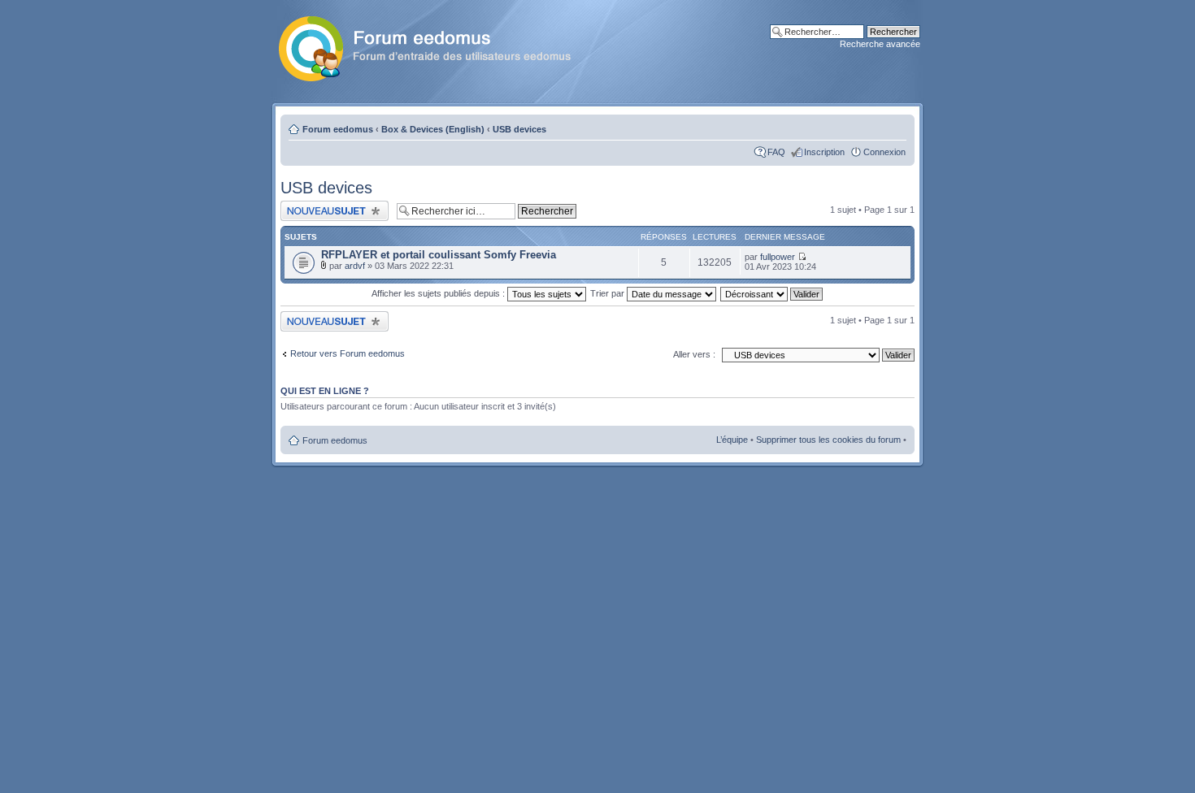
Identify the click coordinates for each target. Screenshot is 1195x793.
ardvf (355, 266)
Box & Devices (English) (433, 129)
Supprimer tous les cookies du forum (828, 439)
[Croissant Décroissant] (772, 293)
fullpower (777, 257)
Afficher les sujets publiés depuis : (439, 293)
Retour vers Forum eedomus (347, 353)
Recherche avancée (880, 44)
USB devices (519, 129)
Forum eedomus (337, 129)
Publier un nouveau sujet (328, 205)
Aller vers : (694, 354)
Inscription (824, 152)
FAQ (776, 152)
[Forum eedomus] (438, 45)
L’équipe (732, 439)
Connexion (884, 152)
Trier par (608, 293)
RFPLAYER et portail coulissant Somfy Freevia (438, 255)
